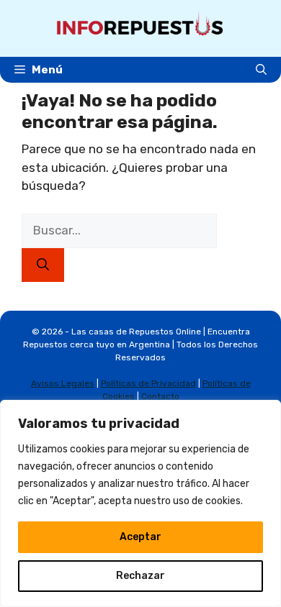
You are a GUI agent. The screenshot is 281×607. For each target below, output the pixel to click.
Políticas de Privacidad (148, 383)
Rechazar (140, 576)
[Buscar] (43, 265)
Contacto (160, 396)
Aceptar (140, 537)
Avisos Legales (62, 383)
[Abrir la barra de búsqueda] (261, 70)
